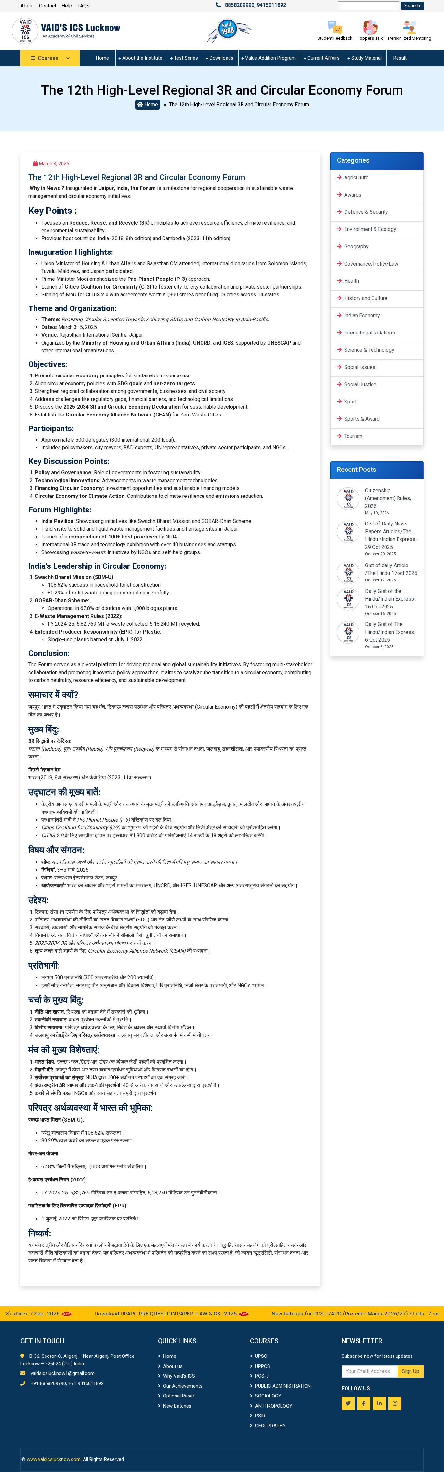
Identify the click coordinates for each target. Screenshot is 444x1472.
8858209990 (239, 5)
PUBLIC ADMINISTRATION (283, 1386)
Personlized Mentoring (409, 38)
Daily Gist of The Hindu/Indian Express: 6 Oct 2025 (390, 632)
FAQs (83, 6)
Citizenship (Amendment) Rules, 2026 (388, 498)
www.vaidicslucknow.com (54, 1459)
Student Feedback (334, 38)
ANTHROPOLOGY (273, 1406)
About (27, 6)
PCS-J (262, 1376)
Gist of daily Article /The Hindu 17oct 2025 (391, 569)
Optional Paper (178, 1396)
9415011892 (271, 5)
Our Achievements (182, 1386)
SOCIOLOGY (268, 1396)
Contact (47, 6)
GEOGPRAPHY (270, 1426)
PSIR (260, 1416)
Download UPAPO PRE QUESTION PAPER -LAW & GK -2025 (145, 1313)
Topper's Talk (370, 38)
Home (102, 58)
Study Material (366, 58)
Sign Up (410, 1371)
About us (173, 1366)
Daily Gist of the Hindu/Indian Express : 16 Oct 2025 (390, 599)
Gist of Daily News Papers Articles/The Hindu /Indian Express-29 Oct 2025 (391, 535)
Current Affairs (323, 58)
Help (66, 6)
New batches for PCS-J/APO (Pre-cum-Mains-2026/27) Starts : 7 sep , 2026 (344, 1313)
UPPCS (262, 1366)
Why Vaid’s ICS (179, 1376)
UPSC (261, 1356)
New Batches (177, 1406)
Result (400, 58)
